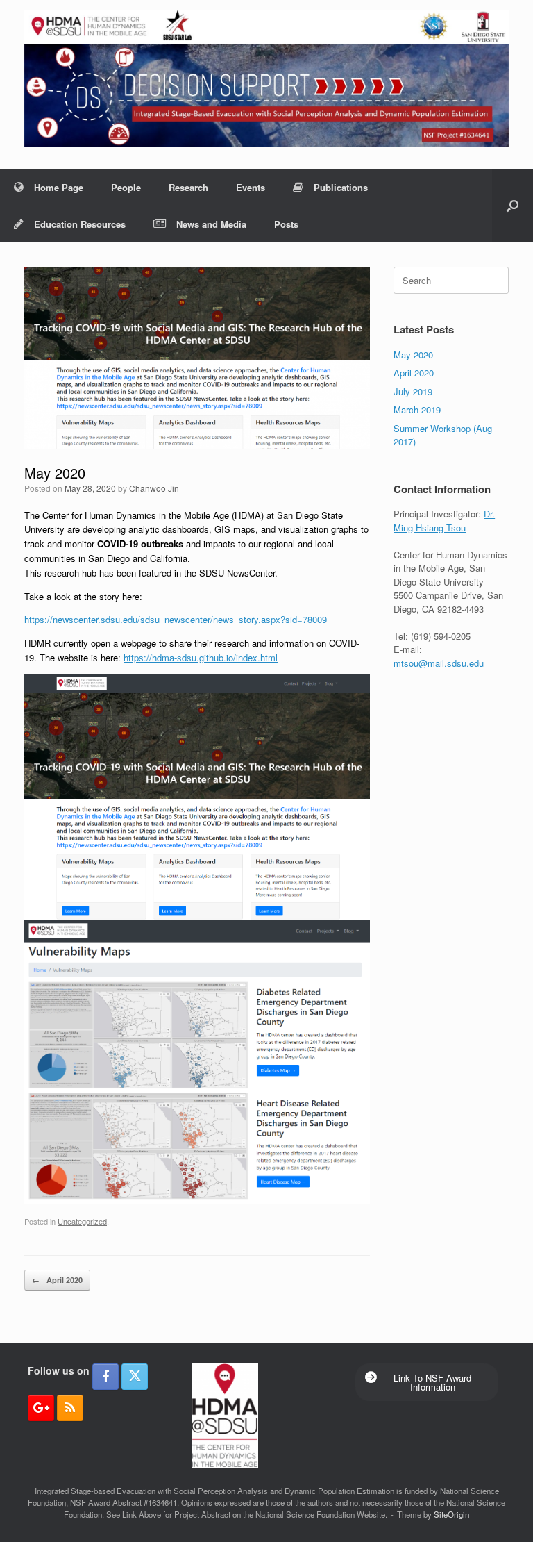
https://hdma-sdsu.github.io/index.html (201, 657)
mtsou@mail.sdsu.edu (439, 663)
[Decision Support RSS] (70, 1408)
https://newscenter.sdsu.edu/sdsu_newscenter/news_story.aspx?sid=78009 (175, 619)
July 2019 (413, 391)
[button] (512, 205)
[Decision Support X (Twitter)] (134, 1376)
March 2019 (417, 409)
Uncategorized (82, 1221)
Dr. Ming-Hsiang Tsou (444, 520)
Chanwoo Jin (154, 488)
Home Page (58, 187)
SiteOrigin (451, 1514)
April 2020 (57, 1280)
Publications (341, 187)
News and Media (211, 224)
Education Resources (80, 224)
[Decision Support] (266, 78)
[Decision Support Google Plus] (41, 1408)
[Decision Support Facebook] (105, 1376)
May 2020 (413, 354)
